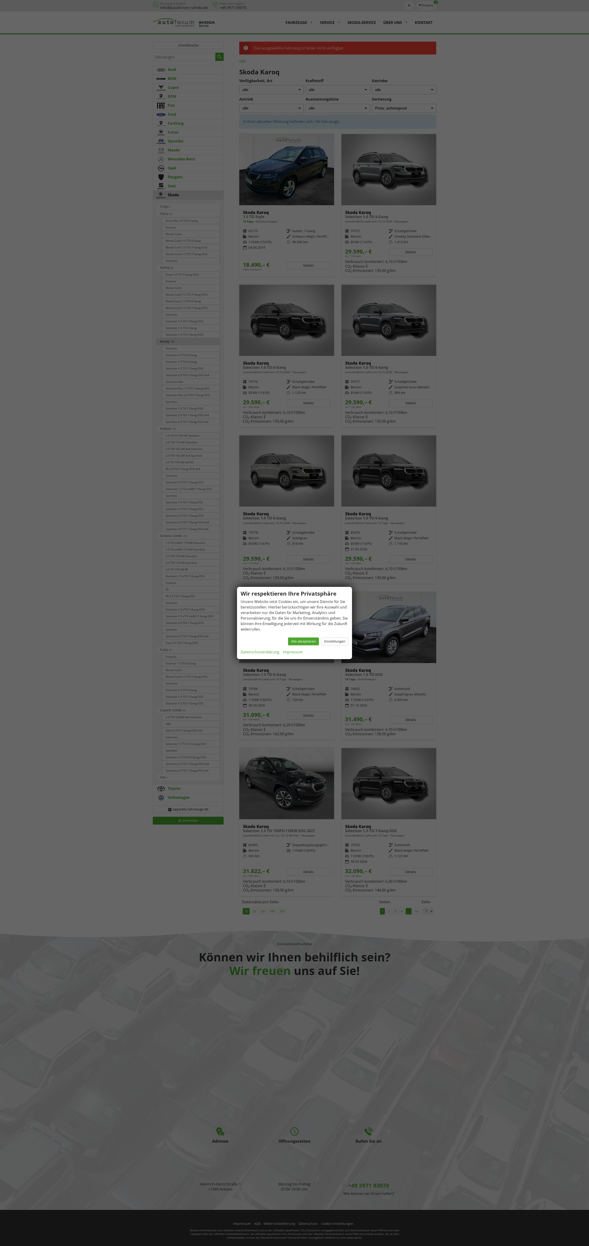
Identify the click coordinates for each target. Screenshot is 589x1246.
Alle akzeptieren (303, 641)
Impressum (293, 652)
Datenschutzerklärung (260, 652)
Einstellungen (334, 641)
